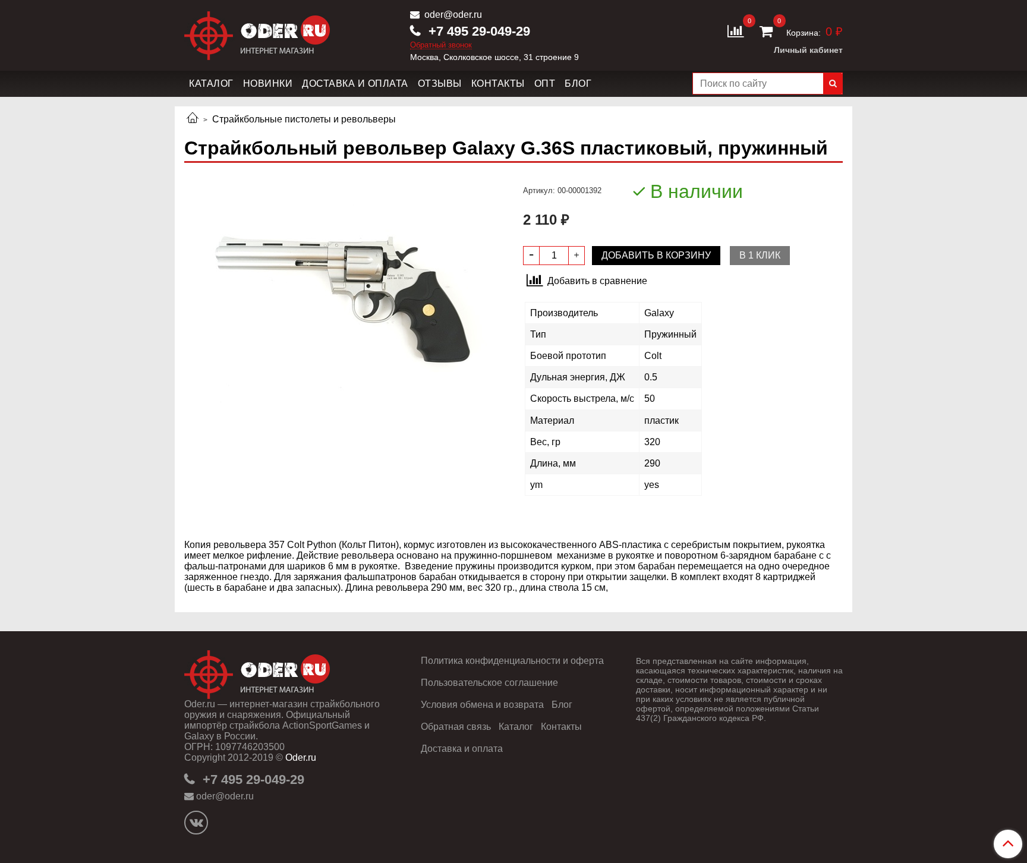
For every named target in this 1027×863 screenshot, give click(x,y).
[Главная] (193, 119)
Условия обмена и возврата (482, 705)
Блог (578, 83)
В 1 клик (759, 255)
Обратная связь (456, 727)
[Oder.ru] (257, 33)
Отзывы (440, 83)
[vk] (196, 822)
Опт (545, 83)
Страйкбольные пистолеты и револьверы (304, 119)
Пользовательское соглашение (489, 683)
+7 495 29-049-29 (477, 31)
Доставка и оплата (355, 83)
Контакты (498, 83)
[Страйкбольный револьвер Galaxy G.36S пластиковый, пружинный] (344, 300)
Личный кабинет (808, 50)
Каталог (211, 83)
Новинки (268, 83)
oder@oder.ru (452, 15)
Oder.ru (300, 757)
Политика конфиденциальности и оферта (512, 661)
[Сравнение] (735, 31)
